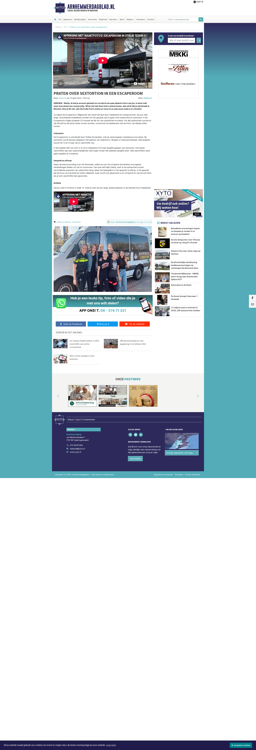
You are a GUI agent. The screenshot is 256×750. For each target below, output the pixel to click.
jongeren (67, 222)
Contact (150, 19)
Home (58, 27)
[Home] (55, 19)
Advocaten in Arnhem (181, 285)
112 (59, 19)
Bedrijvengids (80, 19)
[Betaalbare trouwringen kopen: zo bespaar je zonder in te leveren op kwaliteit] (162, 232)
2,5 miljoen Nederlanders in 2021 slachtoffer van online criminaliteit (84, 343)
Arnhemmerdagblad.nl (91, 6)
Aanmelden (135, 458)
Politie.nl (148, 98)
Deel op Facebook (73, 324)
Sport (122, 19)
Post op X (104, 324)
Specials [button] (112, 19)
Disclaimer (179, 475)
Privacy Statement (192, 475)
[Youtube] (135, 435)
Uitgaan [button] (130, 19)
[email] (252, 304)
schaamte (76, 222)
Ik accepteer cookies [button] (241, 745)
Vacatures (140, 19)
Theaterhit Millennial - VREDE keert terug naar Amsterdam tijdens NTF (185, 276)
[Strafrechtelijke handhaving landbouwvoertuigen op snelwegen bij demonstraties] (162, 266)
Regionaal (103, 19)
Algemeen (67, 19)
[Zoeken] (201, 19)
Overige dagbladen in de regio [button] (179, 453)
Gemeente (92, 19)
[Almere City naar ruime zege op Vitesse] (162, 255)
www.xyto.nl (75, 452)
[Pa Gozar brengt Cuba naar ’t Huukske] (162, 300)
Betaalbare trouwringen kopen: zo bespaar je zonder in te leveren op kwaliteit (185, 231)
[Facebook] (130, 435)
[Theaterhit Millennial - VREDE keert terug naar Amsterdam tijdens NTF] (162, 277)
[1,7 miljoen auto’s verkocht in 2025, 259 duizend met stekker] (162, 311)
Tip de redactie (136, 324)
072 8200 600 (76, 445)
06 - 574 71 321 (113, 310)
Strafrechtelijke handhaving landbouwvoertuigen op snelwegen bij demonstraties (184, 265)
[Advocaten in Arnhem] (162, 289)
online (59, 222)
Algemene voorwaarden (163, 475)
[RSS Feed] (141, 435)
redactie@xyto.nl (77, 448)
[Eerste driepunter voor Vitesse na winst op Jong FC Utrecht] (162, 243)
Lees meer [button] (111, 745)
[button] (55, 396)
